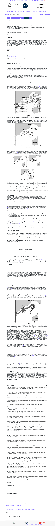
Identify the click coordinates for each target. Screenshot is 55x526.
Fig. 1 (40, 86)
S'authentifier (27, 497)
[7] (24, 341)
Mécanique (18, 0)
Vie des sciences (40, 0)
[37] (18, 361)
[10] (7, 207)
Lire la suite (45, 184)
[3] (14, 356)
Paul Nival (15, 30)
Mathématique (14, 0)
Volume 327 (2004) (17, 17)
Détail (8, 50)
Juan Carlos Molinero (10, 30)
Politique (17, 485)
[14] (27, 222)
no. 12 (22, 17)
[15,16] (10, 223)
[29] (47, 335)
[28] (34, 335)
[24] (41, 259)
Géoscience (25, 0)
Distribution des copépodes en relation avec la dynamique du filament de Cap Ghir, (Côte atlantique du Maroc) (20, 509)
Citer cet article (13, 50)
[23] (39, 236)
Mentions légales (37, 524)
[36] (16, 360)
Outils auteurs (35, 11)
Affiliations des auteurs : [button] (10, 59)
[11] (27, 208)
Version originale (9, 22)
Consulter (7, 14)
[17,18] (19, 223)
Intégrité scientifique (28, 11)
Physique (22, 0)
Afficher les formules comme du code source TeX (41, 22)
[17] (11, 350)
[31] (41, 346)
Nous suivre (32, 524)
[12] (28, 210)
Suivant (30, 17)
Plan (8, 20)
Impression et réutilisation (42, 11)
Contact (41, 524)
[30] (38, 338)
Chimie (32, 0)
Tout (41, 14)
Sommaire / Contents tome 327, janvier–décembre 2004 (13, 505)
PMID (7, 55)
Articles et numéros (14, 11)
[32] (7, 350)
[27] (45, 295)
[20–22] (28, 234)
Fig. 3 (17, 152)
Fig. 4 (22, 295)
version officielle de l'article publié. (37, 64)
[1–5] (9, 198)
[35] (45, 357)
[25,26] (20, 261)
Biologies (36, 0)
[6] (19, 202)
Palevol (29, 0)
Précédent (8, 17)
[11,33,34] (33, 355)
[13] (33, 221)
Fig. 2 (38, 120)
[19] (45, 226)
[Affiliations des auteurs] (18, 31)
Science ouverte (20, 11)
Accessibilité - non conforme (26, 524)
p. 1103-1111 (26, 17)
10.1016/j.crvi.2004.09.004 (12, 56)
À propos (7, 11)
